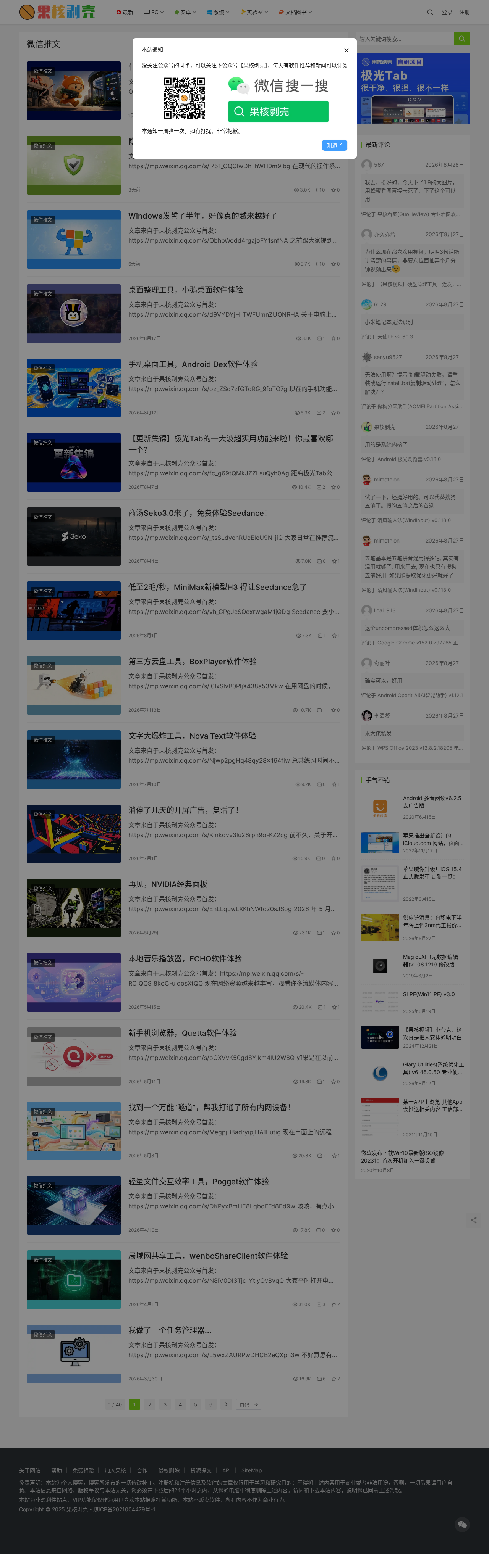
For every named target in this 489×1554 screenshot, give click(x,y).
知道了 (335, 145)
